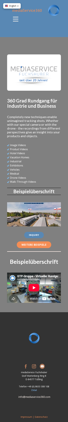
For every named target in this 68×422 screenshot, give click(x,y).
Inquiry (34, 234)
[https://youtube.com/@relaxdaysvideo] (42, 366)
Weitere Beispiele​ (34, 244)
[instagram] (34, 366)
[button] (12, 5)
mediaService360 (27, 10)
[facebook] (25, 366)
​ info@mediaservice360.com (34, 397)
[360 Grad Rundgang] (53, 10)
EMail (34, 390)
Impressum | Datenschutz (34, 416)
